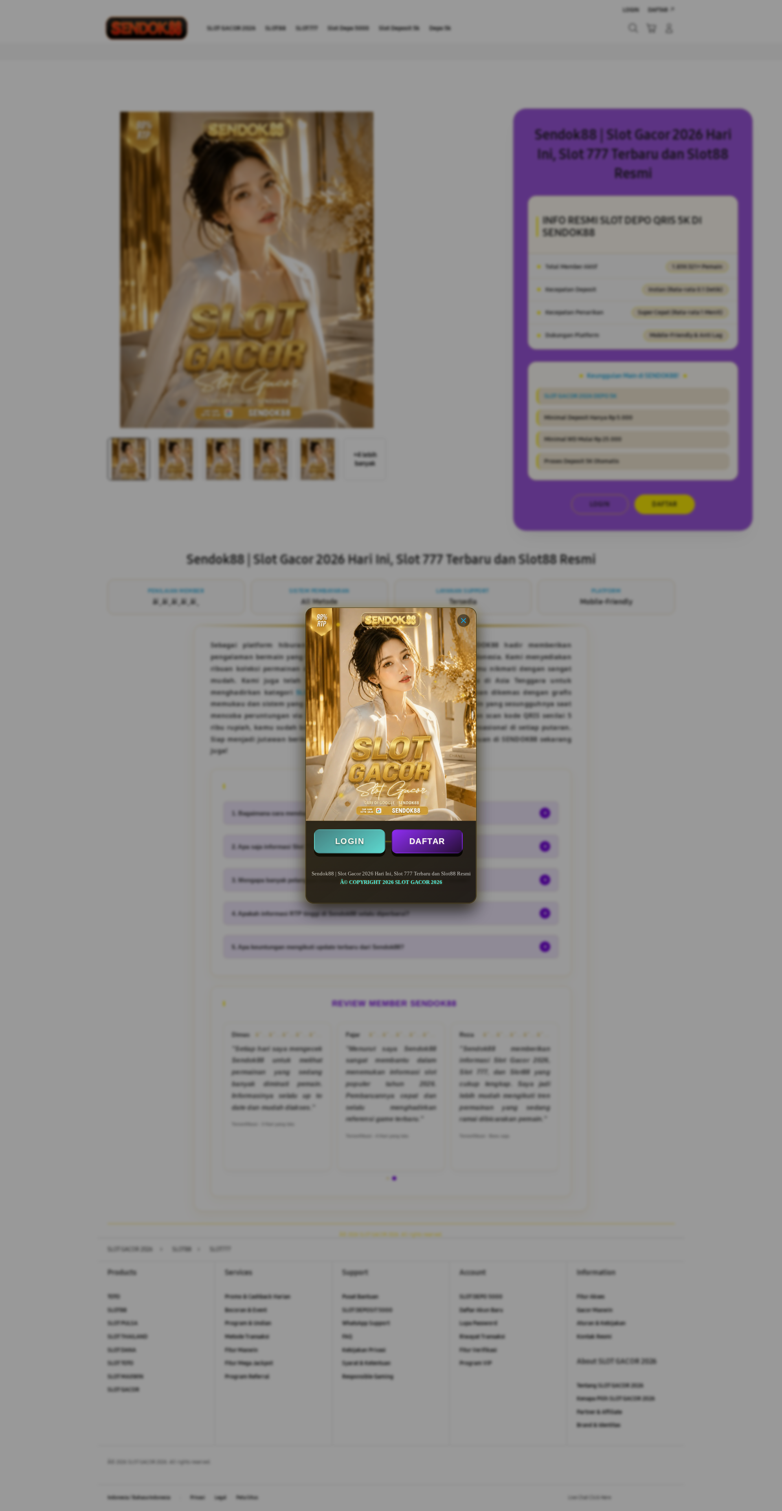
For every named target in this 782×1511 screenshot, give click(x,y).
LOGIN (350, 841)
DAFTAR (427, 841)
